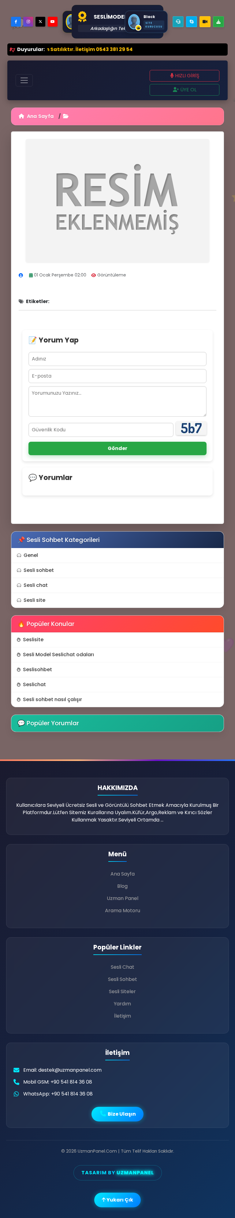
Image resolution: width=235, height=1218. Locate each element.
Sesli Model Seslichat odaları (58, 654)
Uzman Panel (122, 898)
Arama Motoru (122, 910)
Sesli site (34, 600)
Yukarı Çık (119, 1199)
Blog (122, 886)
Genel (31, 555)
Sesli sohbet (39, 570)
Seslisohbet (37, 669)
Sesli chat (36, 585)
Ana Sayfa (39, 116)
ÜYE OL (187, 89)
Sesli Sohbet (122, 979)
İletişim (122, 1015)
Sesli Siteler (122, 991)
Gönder (117, 448)
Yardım (122, 1003)
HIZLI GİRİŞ (186, 75)
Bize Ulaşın (121, 1113)
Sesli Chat (122, 967)
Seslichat (34, 684)
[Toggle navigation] (24, 80)
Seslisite (33, 639)
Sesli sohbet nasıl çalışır (52, 699)
